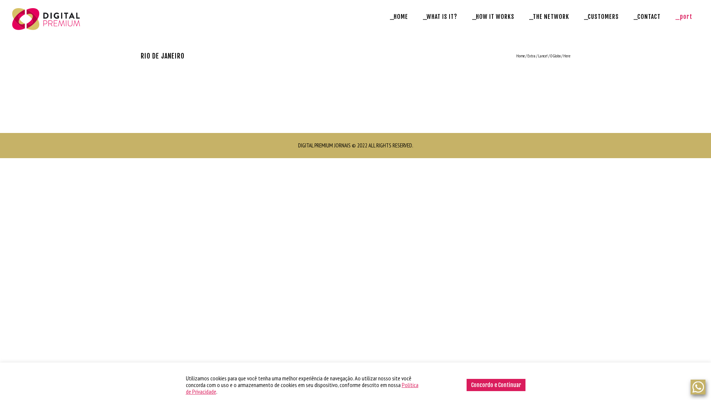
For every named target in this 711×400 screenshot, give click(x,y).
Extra (531, 56)
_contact (647, 16)
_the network (549, 16)
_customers (601, 16)
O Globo (555, 56)
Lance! (543, 56)
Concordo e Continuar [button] (496, 385)
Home (520, 56)
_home (399, 16)
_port (683, 16)
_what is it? (440, 16)
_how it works (493, 16)
